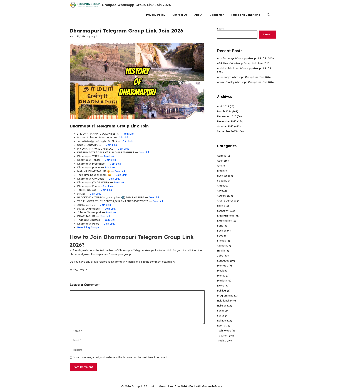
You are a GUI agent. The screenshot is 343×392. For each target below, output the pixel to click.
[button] (268, 15)
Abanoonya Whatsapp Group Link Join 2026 (244, 77)
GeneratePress (212, 386)
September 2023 (227, 131)
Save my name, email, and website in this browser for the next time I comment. (120, 357)
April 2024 (223, 106)
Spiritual (222, 320)
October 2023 (225, 126)
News (220, 285)
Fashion (222, 230)
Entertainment (225, 215)
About (198, 14)
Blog (220, 170)
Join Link (129, 133)
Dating (221, 205)
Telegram (83, 269)
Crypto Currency (226, 200)
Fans (220, 225)
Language (223, 260)
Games (221, 245)
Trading (221, 340)
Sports (221, 325)
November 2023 (227, 121)
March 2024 (224, 111)
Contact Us (179, 14)
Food (220, 235)
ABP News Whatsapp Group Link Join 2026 (243, 63)
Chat (220, 185)
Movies (221, 280)
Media (221, 270)
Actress (221, 155)
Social (220, 310)
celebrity (222, 180)
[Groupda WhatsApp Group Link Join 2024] (85, 5)
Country (221, 195)
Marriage (222, 265)
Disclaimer (217, 14)
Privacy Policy (155, 14)
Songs (220, 315)
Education (223, 210)
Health (221, 250)
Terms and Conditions (245, 14)
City (75, 269)
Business (222, 175)
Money (221, 275)
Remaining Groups (88, 227)
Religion (222, 305)
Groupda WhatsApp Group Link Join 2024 (136, 5)
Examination (224, 220)
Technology (224, 330)
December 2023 (226, 116)
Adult (220, 160)
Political (221, 290)
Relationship (224, 300)
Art (219, 165)
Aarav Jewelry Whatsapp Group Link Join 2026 (245, 82)
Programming (225, 295)
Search (221, 28)
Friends (221, 240)
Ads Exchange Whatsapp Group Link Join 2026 (245, 58)
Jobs (220, 255)
